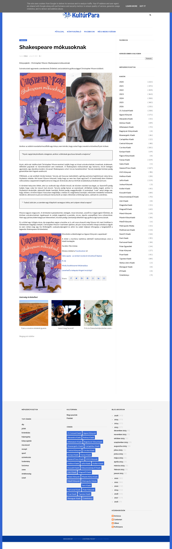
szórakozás (26, 457)
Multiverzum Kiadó (127, 230)
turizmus (25, 465)
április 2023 (118, 462)
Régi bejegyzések (107, 31)
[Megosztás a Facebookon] (71, 278)
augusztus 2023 (120, 446)
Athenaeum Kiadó (126, 127)
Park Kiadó (123, 238)
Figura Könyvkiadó (127, 156)
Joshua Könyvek (125, 184)
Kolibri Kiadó (124, 188)
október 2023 (119, 438)
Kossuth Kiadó (125, 192)
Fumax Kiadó (124, 160)
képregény (26, 437)
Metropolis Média (126, 226)
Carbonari (118, 520)
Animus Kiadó (124, 123)
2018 (116, 494)
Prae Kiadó (123, 254)
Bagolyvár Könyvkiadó (128, 131)
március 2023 (119, 466)
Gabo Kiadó (124, 164)
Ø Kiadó (122, 271)
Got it (143, 6)
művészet (26, 445)
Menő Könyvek (125, 221)
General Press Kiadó (127, 168)
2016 (116, 502)
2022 (121, 90)
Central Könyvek (126, 143)
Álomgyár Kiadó (125, 267)
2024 (121, 98)
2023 (121, 94)
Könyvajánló (74, 31)
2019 (116, 490)
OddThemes (77, 539)
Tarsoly (23, 40)
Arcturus (117, 516)
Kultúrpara (118, 527)
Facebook (89, 31)
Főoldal (59, 31)
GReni (26, 56)
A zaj (64, 261)
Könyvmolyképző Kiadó (129, 197)
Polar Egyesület (125, 246)
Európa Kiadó (124, 151)
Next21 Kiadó (125, 234)
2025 (121, 102)
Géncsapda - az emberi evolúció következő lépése (82, 256)
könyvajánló (26, 441)
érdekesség (26, 474)
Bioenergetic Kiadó (127, 135)
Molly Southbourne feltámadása (75, 265)
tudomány (26, 461)
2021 (121, 86)
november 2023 (120, 434)
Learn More (131, 6)
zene (24, 470)
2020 (121, 82)
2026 (121, 106)
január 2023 (118, 473)
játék (24, 429)
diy (23, 424)
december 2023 (120, 431)
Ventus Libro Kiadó (127, 263)
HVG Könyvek (125, 172)
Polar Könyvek (125, 250)
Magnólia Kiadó (125, 205)
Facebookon (80, 251)
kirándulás (26, 433)
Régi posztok (72, 415)
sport (24, 453)
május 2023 (118, 458)
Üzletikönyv (124, 275)
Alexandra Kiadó (126, 119)
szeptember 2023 (121, 442)
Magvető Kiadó (125, 209)
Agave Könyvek (125, 114)
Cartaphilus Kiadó (126, 139)
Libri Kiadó (123, 201)
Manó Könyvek (125, 213)
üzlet (24, 478)
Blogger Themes (102, 539)
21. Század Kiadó (126, 110)
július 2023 (118, 450)
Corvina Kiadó (125, 147)
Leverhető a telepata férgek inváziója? (77, 270)
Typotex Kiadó (125, 258)
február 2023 (119, 469)
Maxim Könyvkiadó (127, 217)
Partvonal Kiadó (125, 242)
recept (24, 449)
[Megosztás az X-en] (76, 278)
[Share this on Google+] (82, 278)
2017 (116, 498)
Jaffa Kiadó (124, 180)
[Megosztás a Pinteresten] (104, 278)
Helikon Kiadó (125, 176)
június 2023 (118, 454)
